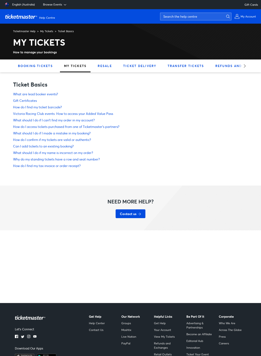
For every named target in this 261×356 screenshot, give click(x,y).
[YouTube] (34, 337)
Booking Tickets (35, 66)
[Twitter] (22, 337)
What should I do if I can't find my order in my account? (54, 120)
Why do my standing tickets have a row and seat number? (56, 159)
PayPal (125, 343)
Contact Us (96, 330)
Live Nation (128, 336)
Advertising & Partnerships (194, 325)
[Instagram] (28, 337)
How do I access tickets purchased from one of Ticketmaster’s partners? (66, 126)
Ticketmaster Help (24, 31)
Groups (126, 323)
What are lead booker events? (35, 94)
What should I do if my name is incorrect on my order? (53, 153)
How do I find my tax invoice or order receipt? (47, 166)
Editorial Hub (194, 341)
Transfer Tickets (186, 66)
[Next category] (243, 65)
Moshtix (126, 330)
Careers (224, 343)
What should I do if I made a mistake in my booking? (52, 133)
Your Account (162, 330)
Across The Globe (230, 330)
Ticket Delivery (139, 66)
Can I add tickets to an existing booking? (43, 146)
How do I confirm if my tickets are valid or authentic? (52, 139)
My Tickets (46, 31)
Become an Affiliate (199, 334)
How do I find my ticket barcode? (37, 107)
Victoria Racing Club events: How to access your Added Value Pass (63, 113)
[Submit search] (227, 16)
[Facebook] (16, 337)
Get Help (160, 323)
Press (222, 336)
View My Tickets (164, 336)
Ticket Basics (66, 31)
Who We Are (227, 323)
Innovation (193, 347)
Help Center (97, 323)
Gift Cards (251, 5)
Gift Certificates (25, 100)
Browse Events (52, 4)
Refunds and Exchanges (162, 345)
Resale (105, 66)
